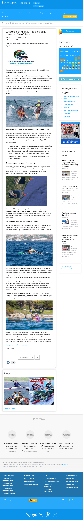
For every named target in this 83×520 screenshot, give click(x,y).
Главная (4, 13)
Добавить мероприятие (70, 79)
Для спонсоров (50, 478)
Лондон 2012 (70, 478)
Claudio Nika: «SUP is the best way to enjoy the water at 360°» (70, 189)
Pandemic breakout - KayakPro (69, 214)
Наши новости (9, 475)
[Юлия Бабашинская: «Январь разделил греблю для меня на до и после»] (48, 434)
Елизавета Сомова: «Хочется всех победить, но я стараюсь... (11, 447)
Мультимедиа (53, 13)
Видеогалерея (29, 481)
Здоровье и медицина (49, 485)
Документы (33, 13)
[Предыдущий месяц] (63, 51)
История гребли (71, 475)
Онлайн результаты (31, 484)
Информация (71, 16)
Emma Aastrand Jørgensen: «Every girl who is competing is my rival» (70, 164)
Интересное (65, 13)
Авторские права (72, 487)
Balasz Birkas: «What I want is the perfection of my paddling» (70, 238)
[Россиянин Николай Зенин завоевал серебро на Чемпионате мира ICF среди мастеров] (29, 434)
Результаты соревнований (8, 489)
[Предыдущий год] (60, 51)
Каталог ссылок (9, 493)
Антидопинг (70, 484)
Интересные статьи (52, 481)
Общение (43, 13)
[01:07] (16, 384)
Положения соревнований (8, 484)
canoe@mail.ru (69, 500)
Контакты (5, 16)
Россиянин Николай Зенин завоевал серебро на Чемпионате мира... (29, 447)
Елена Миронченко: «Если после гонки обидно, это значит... (66, 446)
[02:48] (16, 398)
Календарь (22, 13)
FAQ (46, 475)
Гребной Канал (29, 475)
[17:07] (41, 384)
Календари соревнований (8, 479)
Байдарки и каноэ (72, 481)
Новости (13, 13)
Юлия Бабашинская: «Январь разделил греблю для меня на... (48, 447)
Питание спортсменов (48, 490)
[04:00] (41, 398)
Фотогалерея (29, 478)
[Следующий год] (79, 51)
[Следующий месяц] (77, 51)
